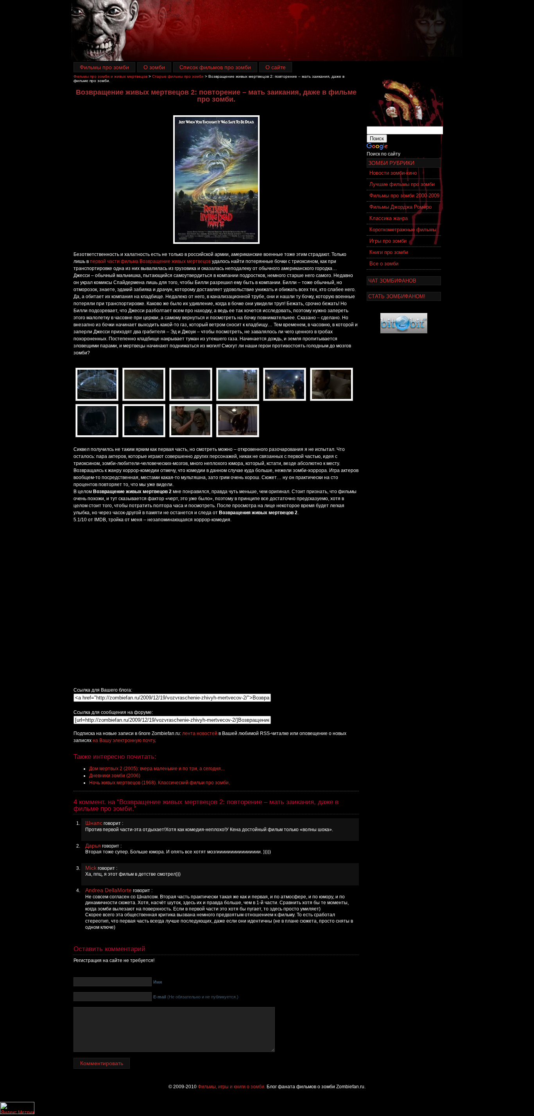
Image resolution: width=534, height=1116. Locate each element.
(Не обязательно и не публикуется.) (195, 996)
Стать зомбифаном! (396, 296)
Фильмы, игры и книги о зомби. (231, 1086)
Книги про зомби (388, 252)
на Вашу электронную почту (124, 740)
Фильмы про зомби (104, 67)
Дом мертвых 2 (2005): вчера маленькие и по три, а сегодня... (156, 768)
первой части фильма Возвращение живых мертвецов (150, 261)
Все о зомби (383, 263)
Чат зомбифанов (392, 281)
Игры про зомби (388, 241)
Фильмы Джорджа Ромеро (400, 207)
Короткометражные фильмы (402, 229)
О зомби (154, 67)
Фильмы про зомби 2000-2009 (404, 196)
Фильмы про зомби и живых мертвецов (110, 76)
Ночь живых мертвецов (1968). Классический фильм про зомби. (159, 782)
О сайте (275, 67)
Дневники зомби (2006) (114, 775)
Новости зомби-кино (393, 173)
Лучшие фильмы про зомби (402, 184)
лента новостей (199, 733)
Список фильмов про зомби (215, 67)
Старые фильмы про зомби (178, 76)
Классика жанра (388, 218)
